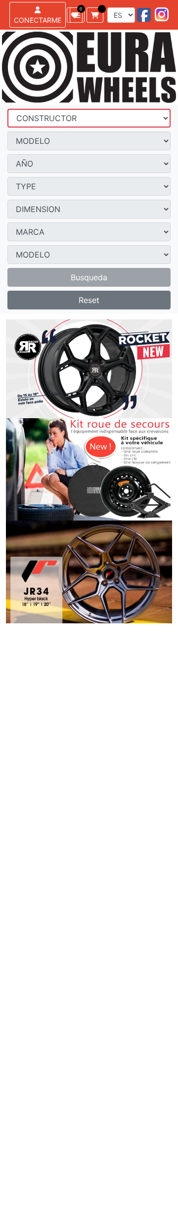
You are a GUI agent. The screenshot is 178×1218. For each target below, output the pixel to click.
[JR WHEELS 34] (89, 572)
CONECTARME (37, 20)
